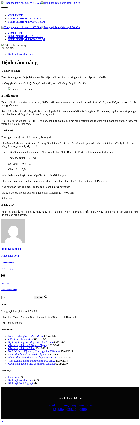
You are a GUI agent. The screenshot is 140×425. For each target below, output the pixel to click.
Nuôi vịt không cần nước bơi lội (25, 336)
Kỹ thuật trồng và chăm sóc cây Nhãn (28, 354)
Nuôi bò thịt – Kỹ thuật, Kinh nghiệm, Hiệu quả (34, 351)
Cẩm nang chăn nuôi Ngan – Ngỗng (27, 345)
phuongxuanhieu (11, 248)
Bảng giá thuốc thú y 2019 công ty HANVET (33, 357)
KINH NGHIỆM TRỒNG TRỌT (26, 21)
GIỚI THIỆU (15, 15)
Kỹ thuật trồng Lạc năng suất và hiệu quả (30, 342)
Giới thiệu (13, 377)
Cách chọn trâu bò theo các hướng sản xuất (31, 363)
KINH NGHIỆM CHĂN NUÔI (25, 18)
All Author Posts (10, 255)
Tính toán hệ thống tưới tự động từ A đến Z (31, 360)
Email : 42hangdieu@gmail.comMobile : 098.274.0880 (70, 407)
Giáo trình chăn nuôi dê (21, 339)
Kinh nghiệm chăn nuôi (21, 54)
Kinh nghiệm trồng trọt (20, 383)
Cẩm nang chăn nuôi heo (21, 348)
